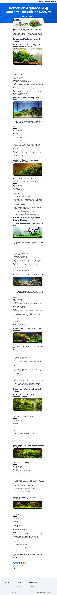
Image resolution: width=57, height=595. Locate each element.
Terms (9, 592)
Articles (52, 1)
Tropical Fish (19, 585)
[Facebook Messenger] (16, 563)
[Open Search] (55, 1)
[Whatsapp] (25, 563)
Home (25, 5)
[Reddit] (23, 563)
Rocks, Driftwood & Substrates (34, 586)
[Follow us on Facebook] (15, 592)
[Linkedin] (20, 563)
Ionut (31, 121)
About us (6, 583)
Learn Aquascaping (40, 1)
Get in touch (7, 585)
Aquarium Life (47, 1)
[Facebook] (14, 563)
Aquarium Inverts (20, 586)
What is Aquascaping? (32, 583)
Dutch (21, 67)
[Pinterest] (21, 563)
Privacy (12, 592)
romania (34, 568)
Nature (25, 67)
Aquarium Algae (19, 588)
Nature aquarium (19, 288)
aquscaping (18, 568)
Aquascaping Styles (32, 585)
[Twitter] (18, 563)
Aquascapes (30, 5)
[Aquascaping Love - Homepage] (2, 1)
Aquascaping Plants (20, 583)
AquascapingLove (24, 16)
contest (30, 568)
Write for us (7, 586)
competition (24, 568)
